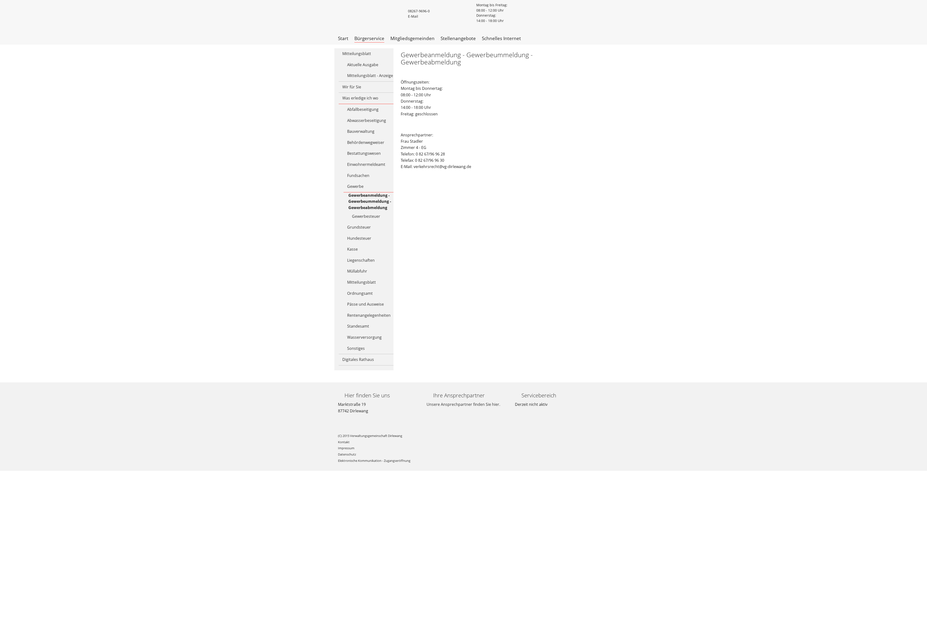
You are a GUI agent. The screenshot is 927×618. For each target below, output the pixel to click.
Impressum (346, 448)
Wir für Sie (351, 87)
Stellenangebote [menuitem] (458, 38)
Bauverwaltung (360, 131)
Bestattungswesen (364, 153)
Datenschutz (347, 454)
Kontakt (344, 442)
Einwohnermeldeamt (366, 164)
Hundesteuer (359, 238)
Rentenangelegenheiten (369, 315)
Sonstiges (356, 348)
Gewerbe (355, 186)
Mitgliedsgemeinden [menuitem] (412, 38)
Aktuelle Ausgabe (362, 64)
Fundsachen (358, 175)
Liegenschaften (361, 260)
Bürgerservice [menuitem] (369, 38)
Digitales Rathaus (358, 359)
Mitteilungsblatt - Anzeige (370, 75)
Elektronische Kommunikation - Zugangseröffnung (374, 460)
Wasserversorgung (364, 337)
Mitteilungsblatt (356, 53)
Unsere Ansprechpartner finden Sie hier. (463, 404)
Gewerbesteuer (366, 216)
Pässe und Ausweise (365, 304)
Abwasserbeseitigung (366, 120)
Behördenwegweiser (365, 142)
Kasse (352, 249)
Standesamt (358, 326)
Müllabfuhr (357, 271)
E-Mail (413, 16)
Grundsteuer (359, 227)
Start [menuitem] (343, 38)
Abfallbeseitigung (363, 109)
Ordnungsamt (360, 293)
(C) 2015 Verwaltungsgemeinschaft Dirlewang (370, 436)
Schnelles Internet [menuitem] (501, 38)
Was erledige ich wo (360, 98)
